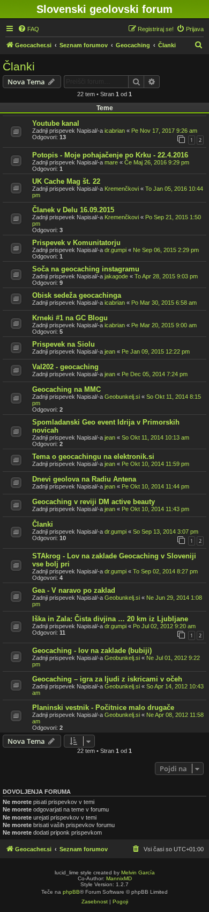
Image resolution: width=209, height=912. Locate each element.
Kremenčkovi (121, 188)
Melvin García (138, 872)
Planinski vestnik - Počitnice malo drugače (103, 707)
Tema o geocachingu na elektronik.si (93, 457)
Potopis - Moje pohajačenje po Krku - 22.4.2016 (110, 155)
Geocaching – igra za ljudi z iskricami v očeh (107, 679)
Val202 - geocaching (65, 367)
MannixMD (119, 878)
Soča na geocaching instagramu (85, 269)
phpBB (71, 892)
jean (109, 351)
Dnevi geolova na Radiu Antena (84, 479)
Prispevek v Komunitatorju (76, 243)
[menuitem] (28, 29)
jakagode (116, 276)
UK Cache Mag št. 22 (66, 181)
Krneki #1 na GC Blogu (70, 318)
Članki (19, 66)
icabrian (114, 130)
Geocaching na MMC (66, 389)
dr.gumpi (115, 250)
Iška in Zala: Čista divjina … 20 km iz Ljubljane (110, 619)
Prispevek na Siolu (63, 344)
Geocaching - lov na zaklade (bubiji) (92, 651)
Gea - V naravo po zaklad (73, 590)
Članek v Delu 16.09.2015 (73, 210)
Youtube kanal (55, 123)
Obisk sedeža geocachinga (76, 295)
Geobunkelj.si (122, 396)
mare (111, 162)
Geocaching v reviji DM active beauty (93, 502)
